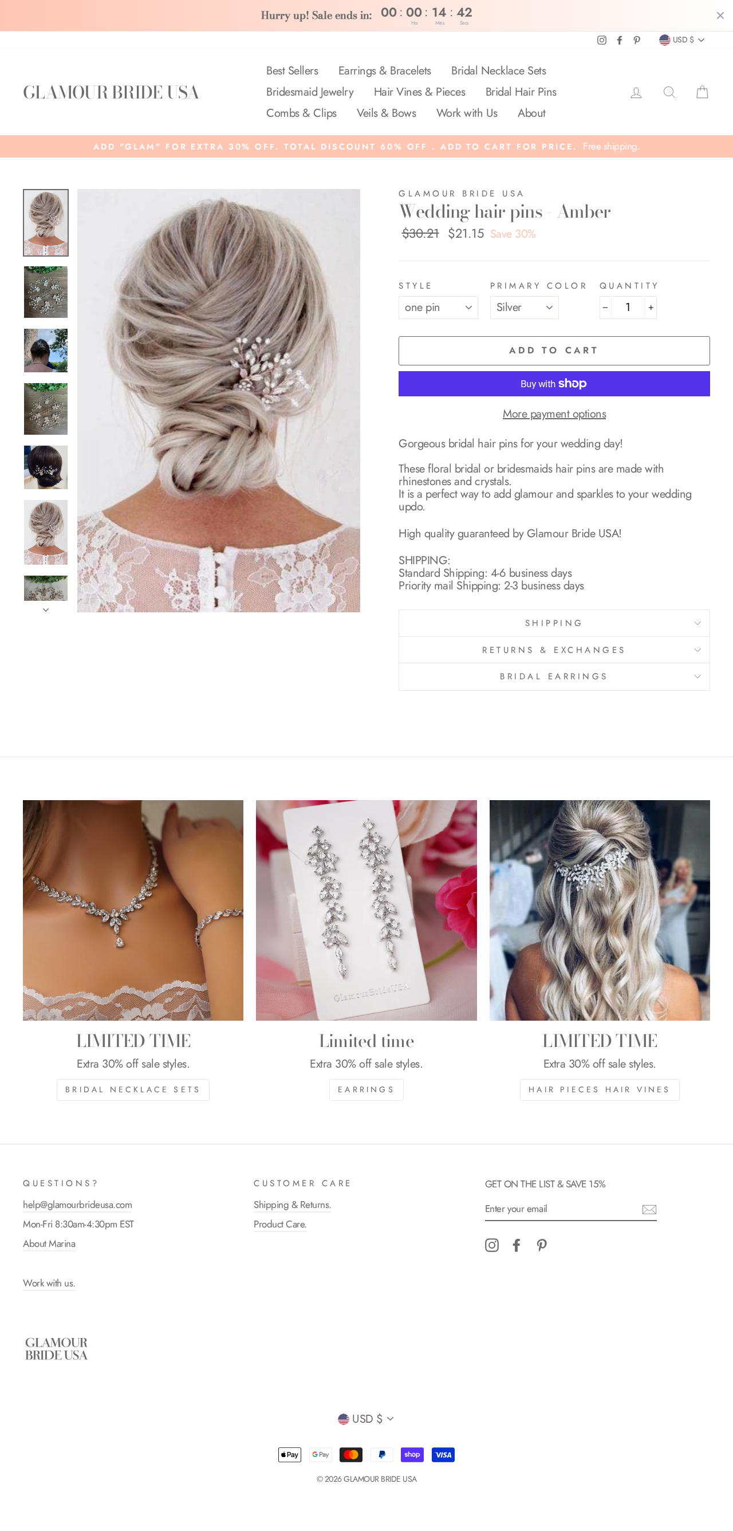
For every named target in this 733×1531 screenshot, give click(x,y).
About (532, 113)
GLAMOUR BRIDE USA (111, 92)
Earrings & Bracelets (384, 70)
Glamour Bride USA (462, 193)
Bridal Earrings (554, 676)
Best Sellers (292, 70)
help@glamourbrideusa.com (77, 1204)
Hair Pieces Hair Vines (600, 1089)
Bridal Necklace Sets (498, 70)
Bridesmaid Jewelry (309, 92)
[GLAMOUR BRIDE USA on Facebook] (516, 1245)
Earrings (366, 1089)
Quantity (630, 286)
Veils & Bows (386, 113)
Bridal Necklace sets (133, 1089)
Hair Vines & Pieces (420, 92)
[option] (366, 146)
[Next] (46, 606)
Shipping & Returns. (293, 1204)
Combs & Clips (301, 113)
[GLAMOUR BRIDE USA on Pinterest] (542, 1245)
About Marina (49, 1243)
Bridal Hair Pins (521, 92)
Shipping (554, 623)
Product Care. (280, 1224)
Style (416, 286)
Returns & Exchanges (554, 650)
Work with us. (49, 1283)
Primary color (539, 286)
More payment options (554, 414)
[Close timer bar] (720, 15)
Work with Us (467, 113)
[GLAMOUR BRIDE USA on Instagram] (492, 1245)
